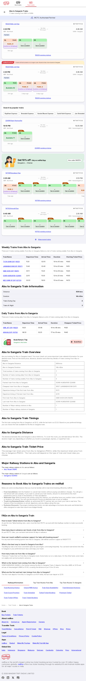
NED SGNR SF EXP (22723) (12, 280)
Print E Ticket (31, 629)
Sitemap (47, 629)
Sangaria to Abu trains (20, 342)
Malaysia (31, 650)
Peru (67, 650)
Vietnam (40, 650)
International (76, 650)
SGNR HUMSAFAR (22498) (12, 276)
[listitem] (6, 35)
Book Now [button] (77, 342)
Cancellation (19, 629)
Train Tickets (18, 615)
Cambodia (49, 650)
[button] (10, 43)
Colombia (59, 650)
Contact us (15, 622)
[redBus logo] (6, 3)
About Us (5, 622)
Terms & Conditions (9, 636)
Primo (68, 629)
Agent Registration (29, 622)
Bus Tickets (6, 615)
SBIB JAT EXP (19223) (10, 328)
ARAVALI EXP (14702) (10, 332)
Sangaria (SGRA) (10, 476)
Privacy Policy (24, 636)
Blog (61, 629)
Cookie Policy (37, 636)
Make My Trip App (23, 643)
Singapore (21, 650)
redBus (4, 643)
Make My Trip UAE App (41, 643)
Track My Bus (7, 629)
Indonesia (11, 650)
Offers (55, 629)
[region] (43, 40)
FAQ (40, 629)
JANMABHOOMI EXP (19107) (13, 266)
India (3, 650)
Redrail (12, 643)
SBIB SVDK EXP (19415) (11, 271)
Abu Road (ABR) (10, 469)
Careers (42, 622)
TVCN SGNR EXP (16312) (11, 261)
